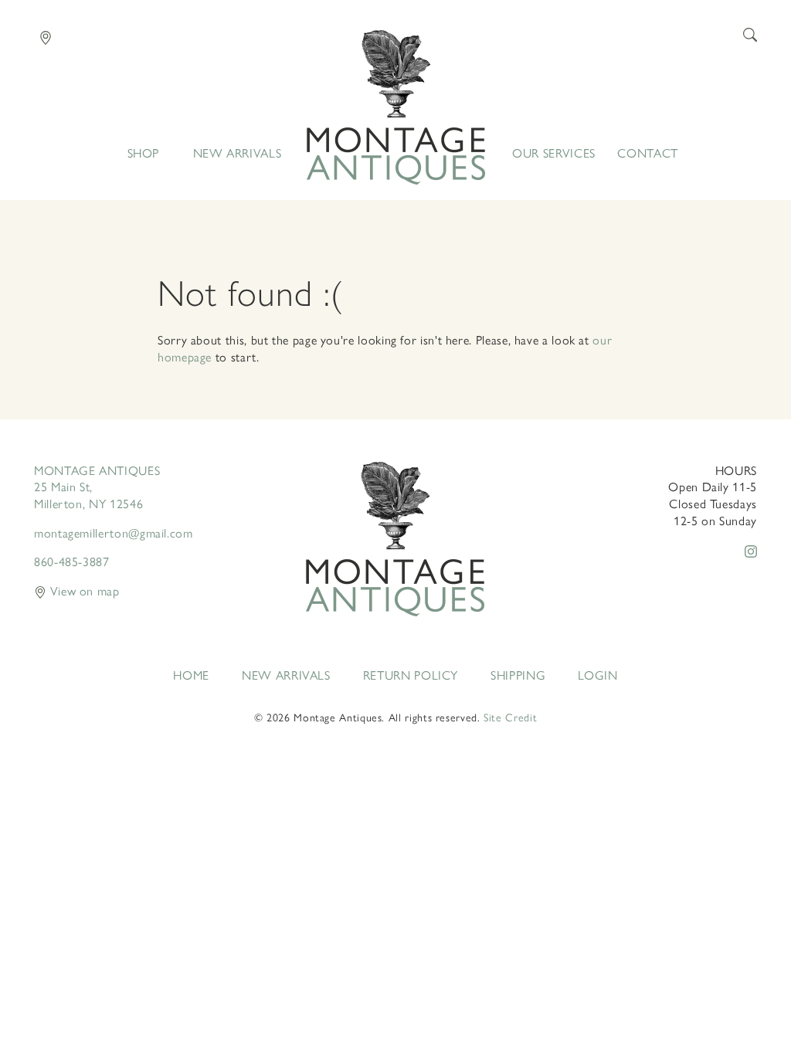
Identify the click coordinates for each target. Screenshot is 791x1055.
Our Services (554, 152)
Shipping (518, 675)
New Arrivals (237, 152)
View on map (83, 590)
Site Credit (510, 716)
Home (396, 107)
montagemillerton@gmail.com (113, 532)
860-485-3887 (72, 561)
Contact (647, 152)
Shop (143, 152)
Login (597, 675)
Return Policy (410, 675)
